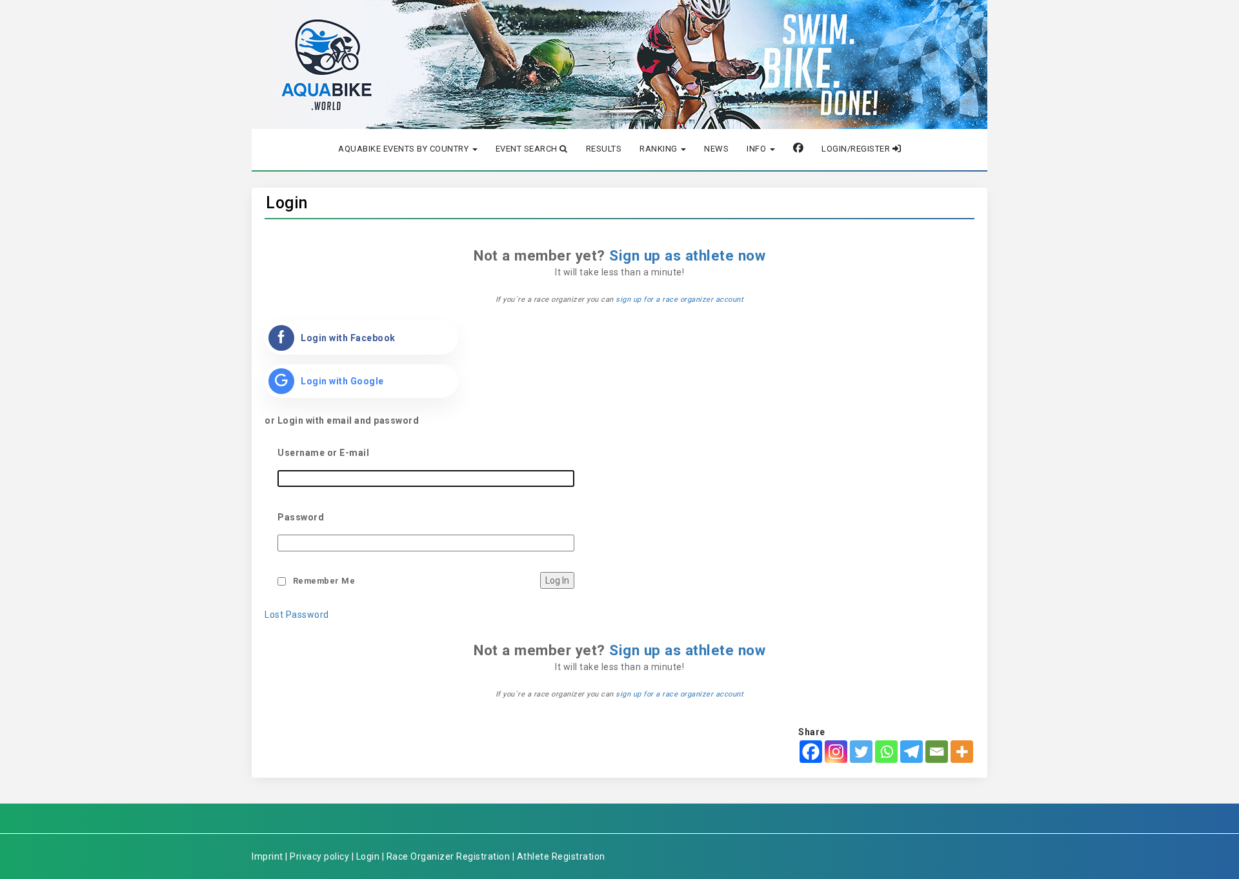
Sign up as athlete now (687, 255)
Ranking (660, 148)
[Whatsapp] (886, 751)
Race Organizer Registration (448, 856)
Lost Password (297, 614)
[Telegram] (911, 751)
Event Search (528, 148)
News (716, 148)
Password (300, 517)
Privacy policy (319, 856)
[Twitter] (861, 751)
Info (758, 148)
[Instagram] (836, 751)
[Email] (936, 751)
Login (287, 202)
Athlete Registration (561, 856)
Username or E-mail (323, 453)
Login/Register (856, 148)
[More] (962, 751)
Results (604, 148)
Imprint (267, 856)
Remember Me (324, 581)
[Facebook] (811, 751)
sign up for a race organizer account (679, 299)
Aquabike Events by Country (404, 148)
